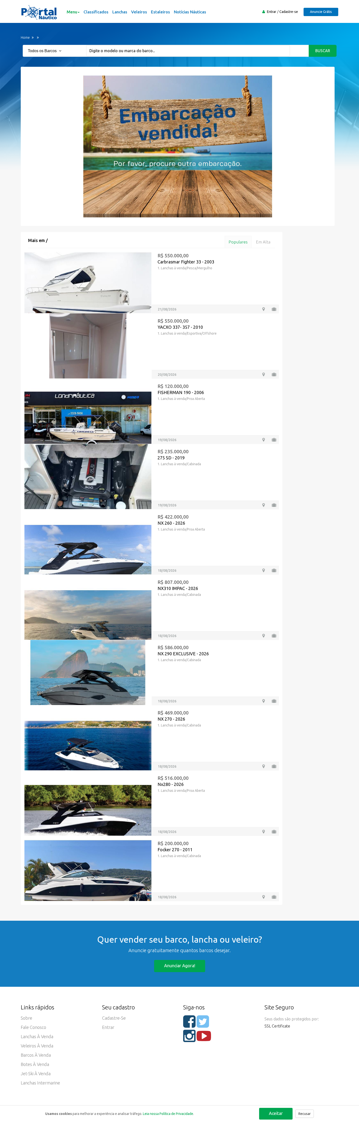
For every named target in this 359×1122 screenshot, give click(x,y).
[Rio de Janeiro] (263, 374)
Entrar (271, 12)
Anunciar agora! (179, 965)
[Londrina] (263, 439)
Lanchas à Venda (37, 1036)
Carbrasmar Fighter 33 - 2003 (186, 261)
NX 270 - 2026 (171, 718)
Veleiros (139, 12)
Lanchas (119, 12)
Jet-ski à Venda (36, 1073)
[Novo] (274, 570)
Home (25, 37)
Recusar (304, 1114)
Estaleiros (160, 12)
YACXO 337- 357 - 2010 (180, 327)
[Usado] (274, 309)
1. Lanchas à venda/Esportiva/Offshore (187, 333)
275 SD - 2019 (171, 457)
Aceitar (276, 1113)
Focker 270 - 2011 (175, 849)
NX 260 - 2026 (171, 523)
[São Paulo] (263, 309)
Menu (72, 12)
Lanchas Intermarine (40, 1082)
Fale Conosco (33, 1027)
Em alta (263, 242)
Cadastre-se (288, 12)
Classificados (96, 12)
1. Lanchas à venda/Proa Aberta (181, 399)
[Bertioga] (263, 505)
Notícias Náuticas (190, 12)
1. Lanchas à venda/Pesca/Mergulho (185, 268)
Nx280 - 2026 (171, 784)
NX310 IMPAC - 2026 (178, 588)
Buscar (322, 50)
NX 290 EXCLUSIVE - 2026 (183, 653)
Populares (238, 242)
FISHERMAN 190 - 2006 (181, 392)
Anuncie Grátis (321, 12)
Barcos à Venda (36, 1055)
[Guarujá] (263, 897)
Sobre (26, 1018)
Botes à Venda (35, 1064)
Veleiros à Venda (37, 1045)
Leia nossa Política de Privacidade (168, 1114)
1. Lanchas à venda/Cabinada (179, 464)
